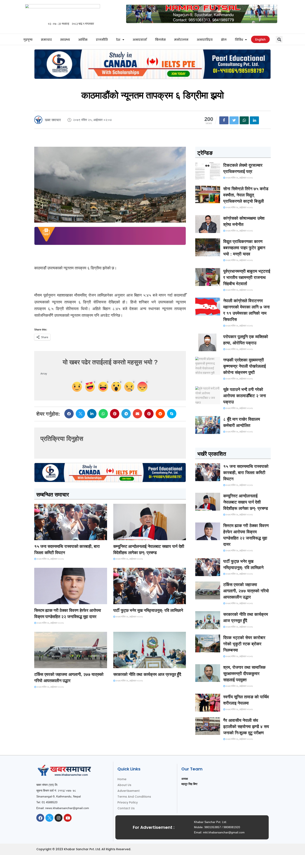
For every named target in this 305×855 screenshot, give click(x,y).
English (260, 39)
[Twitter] (49, 818)
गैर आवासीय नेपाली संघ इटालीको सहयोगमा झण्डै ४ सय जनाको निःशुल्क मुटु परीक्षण (246, 726)
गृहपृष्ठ (28, 40)
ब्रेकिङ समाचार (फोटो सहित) (51, 664)
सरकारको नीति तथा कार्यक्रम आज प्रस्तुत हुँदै (147, 674)
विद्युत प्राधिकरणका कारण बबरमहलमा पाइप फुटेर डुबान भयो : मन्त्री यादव (244, 247)
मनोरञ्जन (181, 40)
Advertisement (128, 791)
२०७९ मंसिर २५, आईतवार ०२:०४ (50, 559)
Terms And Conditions (134, 797)
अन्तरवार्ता (140, 40)
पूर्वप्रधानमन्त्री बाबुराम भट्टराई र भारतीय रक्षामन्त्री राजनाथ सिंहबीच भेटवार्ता (246, 277)
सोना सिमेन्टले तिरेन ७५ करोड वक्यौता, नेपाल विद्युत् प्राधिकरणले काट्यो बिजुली (245, 194)
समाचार (46, 40)
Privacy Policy (127, 802)
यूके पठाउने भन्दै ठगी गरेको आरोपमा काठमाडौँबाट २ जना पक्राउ (244, 395)
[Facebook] (40, 818)
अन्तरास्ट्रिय (205, 40)
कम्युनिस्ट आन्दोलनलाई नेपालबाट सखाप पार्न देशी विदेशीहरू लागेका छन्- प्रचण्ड (245, 502)
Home (121, 779)
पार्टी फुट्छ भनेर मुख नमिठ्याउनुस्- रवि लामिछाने (148, 610)
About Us (124, 785)
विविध (239, 40)
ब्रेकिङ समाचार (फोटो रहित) (130, 536)
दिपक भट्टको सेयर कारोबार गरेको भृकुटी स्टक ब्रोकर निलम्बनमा (244, 643)
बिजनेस (160, 40)
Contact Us (126, 808)
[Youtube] (68, 818)
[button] (279, 39)
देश (118, 40)
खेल (224, 40)
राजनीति (102, 40)
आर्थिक (83, 40)
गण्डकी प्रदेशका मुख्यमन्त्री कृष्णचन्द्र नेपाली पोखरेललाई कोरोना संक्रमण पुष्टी (244, 366)
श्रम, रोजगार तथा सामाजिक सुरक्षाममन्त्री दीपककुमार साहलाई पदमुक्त (244, 673)
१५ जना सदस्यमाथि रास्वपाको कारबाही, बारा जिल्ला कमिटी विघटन (245, 472)
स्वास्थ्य (65, 40)
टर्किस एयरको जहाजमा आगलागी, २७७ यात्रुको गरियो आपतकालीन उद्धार (246, 590)
